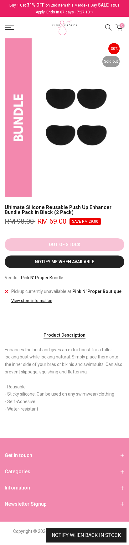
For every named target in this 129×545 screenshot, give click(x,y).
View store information (31, 300)
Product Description (64, 335)
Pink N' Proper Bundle (42, 277)
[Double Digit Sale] (59, 12)
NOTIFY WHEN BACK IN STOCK (86, 535)
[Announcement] (64, 8)
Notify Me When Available (64, 261)
